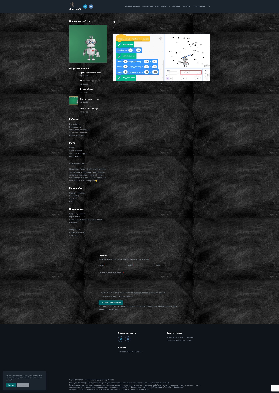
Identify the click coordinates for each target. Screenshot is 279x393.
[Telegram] (85, 6)
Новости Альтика (76, 135)
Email (131, 265)
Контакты (176, 6)
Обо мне (72, 199)
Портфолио (74, 196)
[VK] (91, 6)
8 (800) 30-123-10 (76, 232)
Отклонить (23, 385)
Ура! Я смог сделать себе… (91, 73)
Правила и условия (175, 337)
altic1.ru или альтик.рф (89, 109)
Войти (71, 148)
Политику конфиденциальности (122, 296)
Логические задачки (78, 133)
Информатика (75, 127)
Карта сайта (74, 217)
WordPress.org (75, 156)
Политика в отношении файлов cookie (85, 219)
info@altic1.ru (74, 229)
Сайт (158, 265)
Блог (71, 201)
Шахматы (186, 6)
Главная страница (132, 6)
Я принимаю (117, 296)
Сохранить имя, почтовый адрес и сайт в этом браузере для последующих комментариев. (133, 293)
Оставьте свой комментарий (112, 273)
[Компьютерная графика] (73, 100)
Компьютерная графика (90, 99)
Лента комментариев (78, 153)
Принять (11, 385)
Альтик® (75, 9)
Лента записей (75, 151)
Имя (102, 265)
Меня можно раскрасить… (91, 81)
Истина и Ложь (86, 89)
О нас (189, 340)
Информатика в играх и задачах (155, 6)
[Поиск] (209, 6)
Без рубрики (74, 124)
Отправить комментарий (111, 302)
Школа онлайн (199, 6)
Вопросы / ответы (77, 214)
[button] (88, 44)
